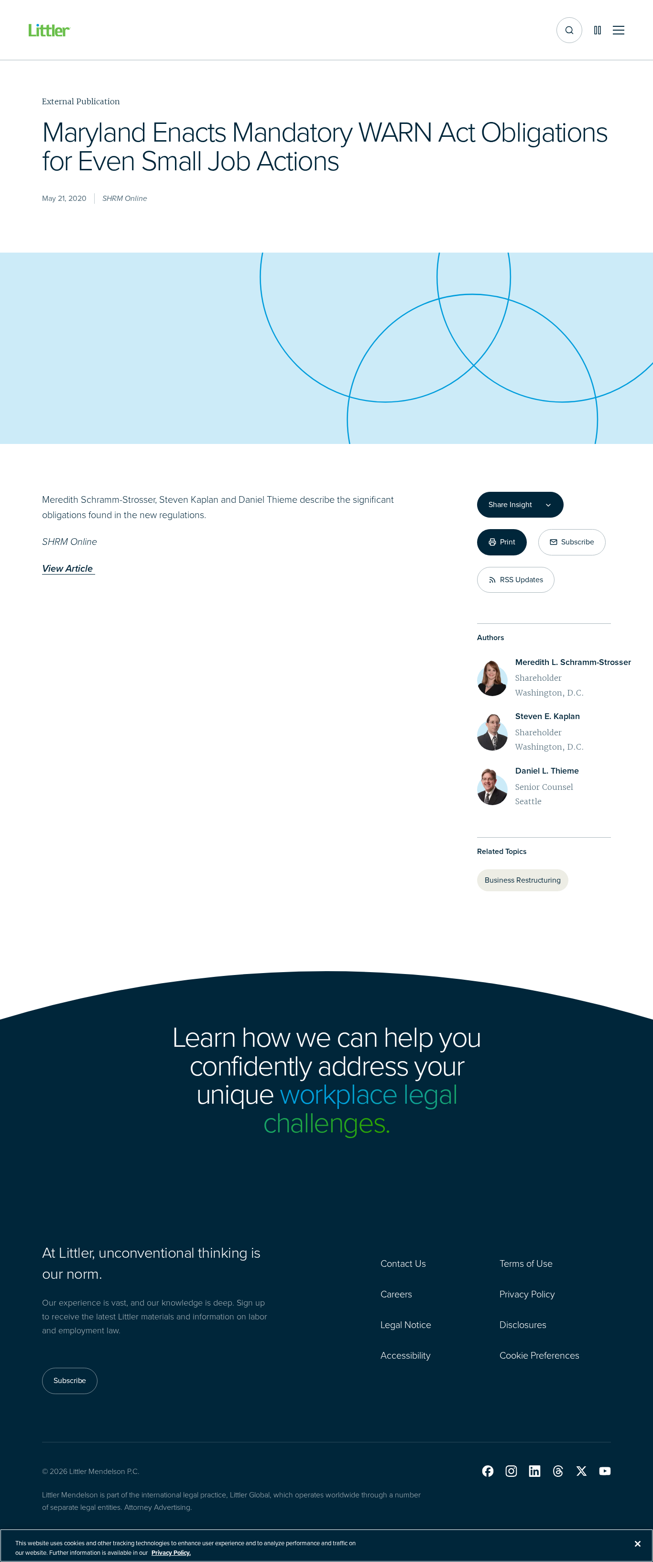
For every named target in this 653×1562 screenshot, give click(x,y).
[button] (488, 1471)
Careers (396, 1294)
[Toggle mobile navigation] (618, 30)
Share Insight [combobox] (510, 504)
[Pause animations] (597, 30)
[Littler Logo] (50, 30)
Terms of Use (526, 1263)
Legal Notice (406, 1324)
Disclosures (523, 1324)
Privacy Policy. (171, 1552)
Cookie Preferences (539, 1355)
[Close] (637, 1543)
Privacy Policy (527, 1294)
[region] (326, 1545)
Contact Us (403, 1263)
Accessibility (406, 1355)
